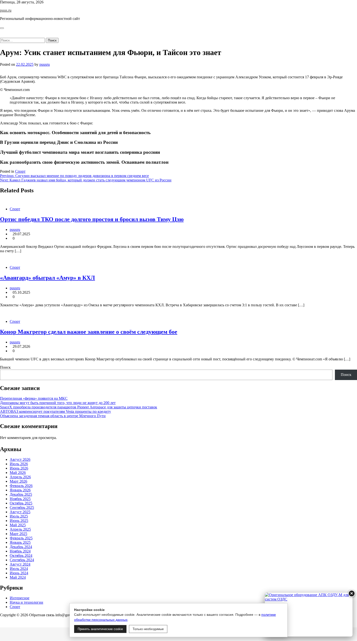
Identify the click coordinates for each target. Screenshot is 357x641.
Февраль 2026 (21, 486)
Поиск (5, 367)
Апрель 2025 (20, 529)
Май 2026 (18, 473)
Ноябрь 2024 (20, 551)
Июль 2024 (19, 569)
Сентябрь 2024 (22, 560)
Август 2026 (20, 459)
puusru (44, 64)
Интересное (19, 598)
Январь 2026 (20, 490)
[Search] (1, 35)
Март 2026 (18, 481)
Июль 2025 (19, 516)
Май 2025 (18, 525)
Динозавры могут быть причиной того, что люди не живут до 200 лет (58, 403)
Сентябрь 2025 (22, 507)
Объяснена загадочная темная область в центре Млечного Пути (53, 416)
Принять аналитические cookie (100, 629)
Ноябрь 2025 (20, 499)
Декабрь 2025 (21, 494)
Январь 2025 (20, 542)
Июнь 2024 (19, 573)
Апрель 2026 (20, 477)
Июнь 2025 (19, 521)
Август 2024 (20, 564)
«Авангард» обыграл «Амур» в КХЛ (47, 278)
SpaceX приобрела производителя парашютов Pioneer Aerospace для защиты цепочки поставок (78, 407)
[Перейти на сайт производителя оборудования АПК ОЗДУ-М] (308, 614)
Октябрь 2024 (21, 555)
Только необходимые (148, 629)
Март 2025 (18, 534)
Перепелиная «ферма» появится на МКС (34, 398)
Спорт (20, 171)
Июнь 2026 (19, 468)
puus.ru (5, 10)
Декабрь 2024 (21, 547)
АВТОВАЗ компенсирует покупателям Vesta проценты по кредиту (55, 411)
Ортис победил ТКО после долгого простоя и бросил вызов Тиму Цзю (92, 219)
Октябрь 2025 (21, 503)
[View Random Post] (1, 31)
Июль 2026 (19, 464)
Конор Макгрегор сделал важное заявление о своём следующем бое (88, 332)
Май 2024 (18, 577)
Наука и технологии (26, 602)
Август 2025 (20, 512)
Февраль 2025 (21, 538)
